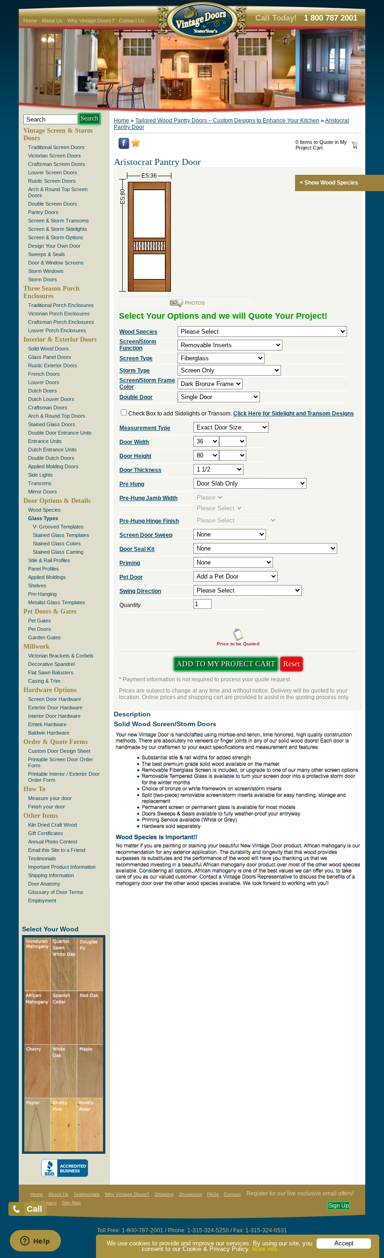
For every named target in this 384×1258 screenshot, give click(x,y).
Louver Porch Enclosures (57, 330)
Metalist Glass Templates (56, 602)
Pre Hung (131, 484)
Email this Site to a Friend (56, 850)
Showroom (190, 1194)
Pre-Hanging (42, 594)
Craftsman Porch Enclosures (61, 322)
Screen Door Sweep (145, 535)
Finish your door (46, 806)
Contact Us (132, 20)
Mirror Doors (42, 491)
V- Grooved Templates (58, 526)
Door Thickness (140, 470)
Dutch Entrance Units (52, 449)
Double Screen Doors (52, 204)
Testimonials (42, 858)
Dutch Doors (42, 390)
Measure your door (50, 798)
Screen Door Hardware (54, 699)
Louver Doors (43, 382)
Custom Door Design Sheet (59, 751)
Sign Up (338, 1205)
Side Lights (40, 475)
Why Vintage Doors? (90, 20)
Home (30, 20)
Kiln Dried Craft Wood (52, 825)
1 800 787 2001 (330, 18)
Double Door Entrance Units (60, 433)
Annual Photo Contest (52, 841)
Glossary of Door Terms (55, 892)
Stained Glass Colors (57, 543)
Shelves (37, 585)
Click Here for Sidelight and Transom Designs (293, 413)
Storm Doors (42, 279)
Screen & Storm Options (55, 237)
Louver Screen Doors (52, 172)
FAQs (213, 1194)
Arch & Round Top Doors (56, 416)
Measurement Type (144, 428)
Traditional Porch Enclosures (61, 305)
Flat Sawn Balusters (51, 672)
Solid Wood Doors (48, 348)
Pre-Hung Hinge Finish (149, 521)
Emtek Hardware (47, 724)
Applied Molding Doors (53, 466)
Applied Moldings (47, 577)
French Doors (44, 374)
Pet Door (131, 577)
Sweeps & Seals (46, 254)
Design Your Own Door (54, 246)
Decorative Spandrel (51, 664)
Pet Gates (39, 620)
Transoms (40, 483)
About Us (52, 20)
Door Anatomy (44, 883)
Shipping (164, 1194)
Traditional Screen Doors (56, 147)
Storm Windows (46, 271)
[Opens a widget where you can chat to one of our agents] (35, 1241)
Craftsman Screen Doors (56, 164)
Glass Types (43, 518)
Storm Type (134, 370)
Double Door (136, 397)
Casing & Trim (44, 681)
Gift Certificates (45, 833)
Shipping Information (51, 875)
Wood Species (44, 510)
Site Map (71, 1202)
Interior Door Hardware (54, 716)
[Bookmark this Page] (135, 145)
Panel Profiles (43, 569)
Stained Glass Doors (51, 424)
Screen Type (136, 358)
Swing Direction (140, 591)
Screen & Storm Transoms (58, 220)
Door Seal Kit (137, 549)
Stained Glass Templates (61, 535)
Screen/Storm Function (137, 344)
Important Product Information (62, 867)
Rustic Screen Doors (52, 181)
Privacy (49, 1202)
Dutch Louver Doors (51, 399)
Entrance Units (45, 441)
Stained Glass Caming (58, 552)
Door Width (134, 442)
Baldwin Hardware (48, 733)
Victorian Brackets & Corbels (61, 655)
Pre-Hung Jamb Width (148, 498)
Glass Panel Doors (49, 357)
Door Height (135, 456)
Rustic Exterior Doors (52, 365)
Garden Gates (44, 637)
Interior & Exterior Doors (59, 339)
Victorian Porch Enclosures (59, 313)
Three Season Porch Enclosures (51, 292)
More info (264, 1248)
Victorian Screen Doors (54, 155)
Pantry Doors (43, 212)
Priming (129, 563)
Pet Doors (39, 629)
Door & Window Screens (56, 262)
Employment (42, 900)
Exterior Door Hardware (55, 707)
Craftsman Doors (47, 407)
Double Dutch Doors (51, 458)
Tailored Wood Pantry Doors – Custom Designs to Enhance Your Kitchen (227, 120)
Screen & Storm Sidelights (57, 229)
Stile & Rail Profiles (49, 560)
